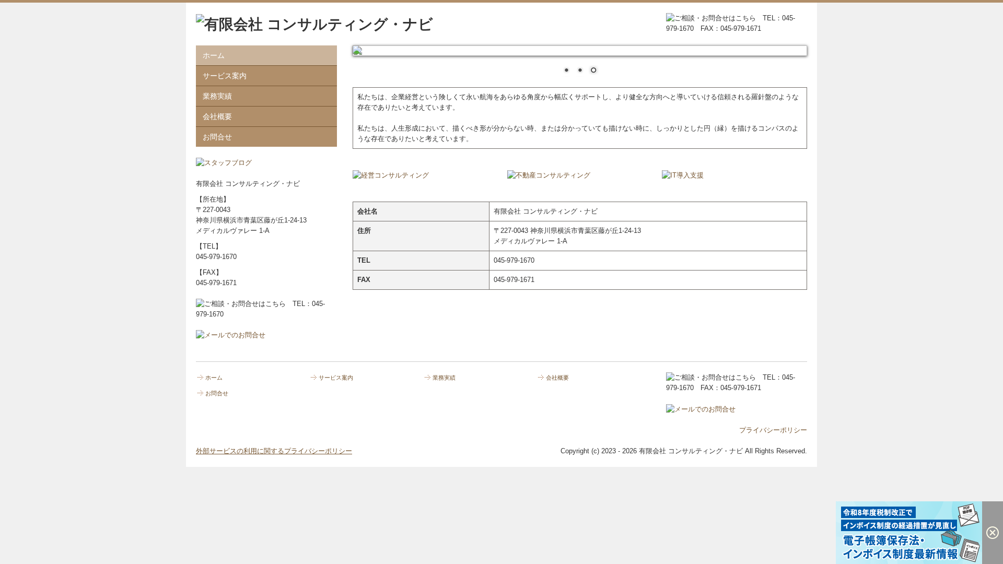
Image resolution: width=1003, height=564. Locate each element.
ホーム (214, 55)
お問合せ (217, 137)
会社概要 (217, 116)
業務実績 (217, 96)
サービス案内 (225, 76)
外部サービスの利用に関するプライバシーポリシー (274, 451)
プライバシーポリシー (773, 430)
